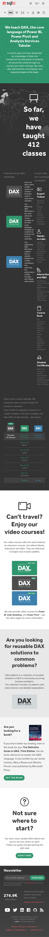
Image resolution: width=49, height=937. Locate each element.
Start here (24, 855)
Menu (30, 3)
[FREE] (24, 589)
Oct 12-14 (24, 442)
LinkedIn (22, 910)
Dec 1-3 (24, 473)
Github (35, 910)
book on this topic (29, 72)
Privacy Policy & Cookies (23, 927)
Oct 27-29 (24, 450)
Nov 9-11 (24, 458)
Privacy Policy (30, 883)
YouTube (8, 910)
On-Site (24, 480)
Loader (17, 921)
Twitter (15, 910)
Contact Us (35, 930)
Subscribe (37, 878)
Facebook (29, 910)
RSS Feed (42, 910)
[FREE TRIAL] (24, 574)
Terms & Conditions (15, 930)
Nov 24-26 (24, 465)
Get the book (14, 777)
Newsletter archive (33, 902)
